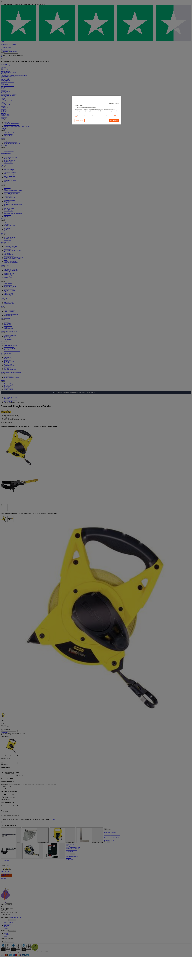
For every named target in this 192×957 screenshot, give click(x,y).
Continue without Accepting (114, 103)
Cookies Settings (79, 120)
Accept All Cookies (114, 120)
